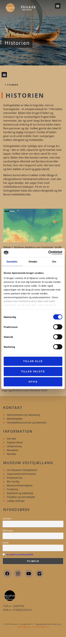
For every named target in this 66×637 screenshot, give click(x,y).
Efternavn (8, 530)
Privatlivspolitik (41, 627)
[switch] (57, 326)
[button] (57, 6)
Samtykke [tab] (11, 261)
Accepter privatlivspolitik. (20, 554)
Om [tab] (54, 261)
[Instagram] (18, 573)
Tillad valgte (33, 371)
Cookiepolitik (23, 627)
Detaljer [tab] (33, 261)
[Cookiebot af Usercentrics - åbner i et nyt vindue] (48, 253)
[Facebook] (7, 573)
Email (5, 542)
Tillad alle (33, 361)
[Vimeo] (39, 573)
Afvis (33, 381)
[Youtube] (29, 573)
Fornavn (7, 518)
